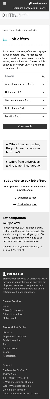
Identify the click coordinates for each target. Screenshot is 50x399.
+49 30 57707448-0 (13, 258)
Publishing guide (11, 351)
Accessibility (9, 367)
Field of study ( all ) (15, 108)
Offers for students (13, 321)
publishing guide (31, 239)
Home (6, 318)
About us (7, 344)
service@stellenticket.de (25, 254)
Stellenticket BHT (20, 30)
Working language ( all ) (18, 100)
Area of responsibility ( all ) (19, 84)
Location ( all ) (13, 116)
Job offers (33, 30)
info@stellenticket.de (22, 393)
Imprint (6, 363)
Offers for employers (13, 325)
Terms (6, 355)
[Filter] (43, 76)
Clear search (24, 126)
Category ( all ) (13, 92)
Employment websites (14, 348)
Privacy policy (10, 359)
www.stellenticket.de (20, 397)
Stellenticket (9, 286)
